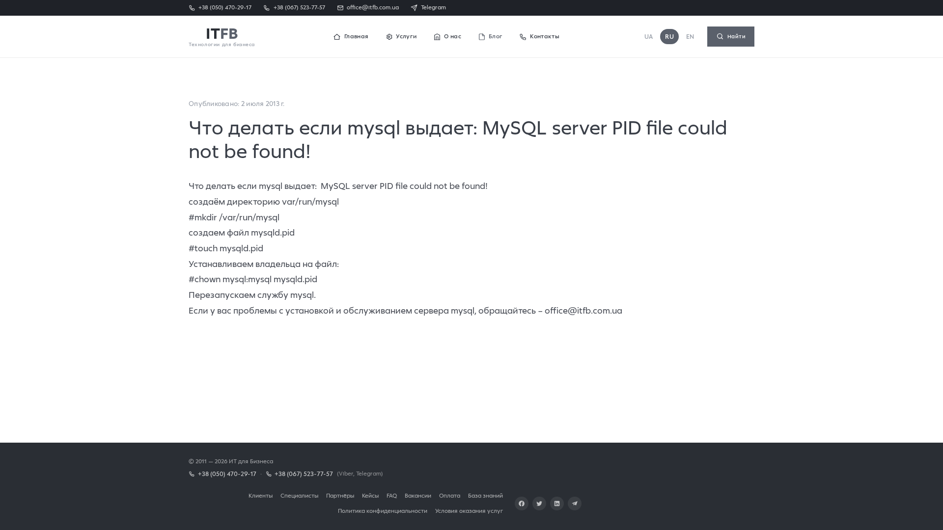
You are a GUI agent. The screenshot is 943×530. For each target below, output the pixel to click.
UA (648, 36)
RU (669, 36)
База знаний (485, 495)
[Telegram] (575, 503)
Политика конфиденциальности (382, 510)
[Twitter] (539, 503)
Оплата (449, 495)
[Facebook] (521, 503)
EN (690, 36)
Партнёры (340, 495)
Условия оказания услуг (469, 510)
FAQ (392, 495)
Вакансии (418, 495)
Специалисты (299, 495)
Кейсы (370, 495)
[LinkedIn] (557, 503)
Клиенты (261, 495)
